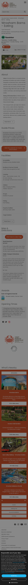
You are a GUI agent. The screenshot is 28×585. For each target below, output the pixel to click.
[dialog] (14, 568)
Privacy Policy (11, 572)
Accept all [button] (14, 575)
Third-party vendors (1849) (18, 562)
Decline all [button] (14, 579)
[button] (14, 582)
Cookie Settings (4, 572)
